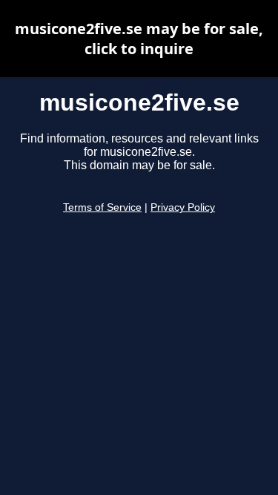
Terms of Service (102, 207)
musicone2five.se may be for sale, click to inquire (139, 39)
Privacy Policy (182, 207)
